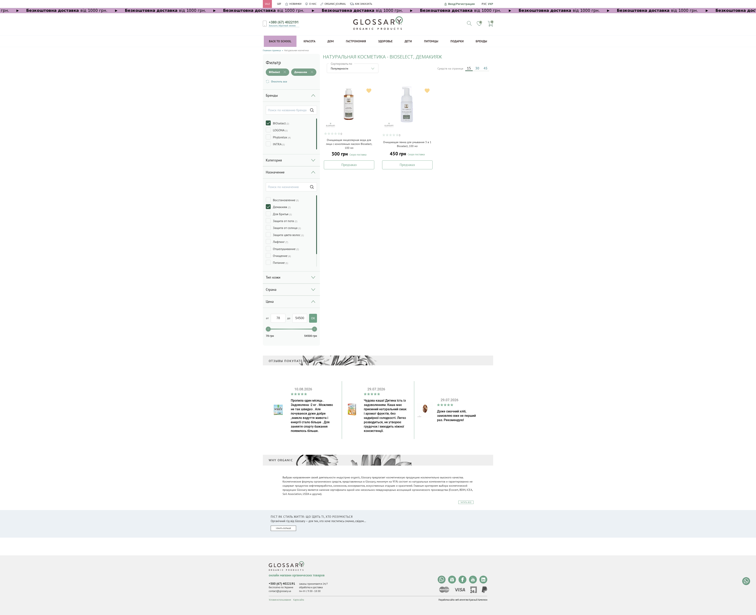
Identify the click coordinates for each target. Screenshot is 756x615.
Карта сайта (298, 599)
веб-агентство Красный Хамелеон (471, 599)
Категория (274, 160)
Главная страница (272, 50)
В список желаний (368, 90)
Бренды (481, 41)
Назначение (275, 172)
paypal (484, 589)
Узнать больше (283, 528)
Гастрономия (356, 41)
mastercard (444, 589)
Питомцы (431, 41)
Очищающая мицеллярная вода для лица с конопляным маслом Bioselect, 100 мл (349, 144)
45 (485, 68)
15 (469, 68)
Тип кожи (273, 277)
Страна (271, 289)
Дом (330, 41)
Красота (309, 41)
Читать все (465, 502)
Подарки (457, 41)
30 (477, 68)
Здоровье (385, 41)
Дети (408, 41)
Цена (270, 301)
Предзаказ (349, 165)
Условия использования (280, 599)
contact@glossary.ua (280, 591)
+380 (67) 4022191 (284, 22)
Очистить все (279, 81)
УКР (490, 4)
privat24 (473, 589)
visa (459, 589)
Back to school (280, 41)
